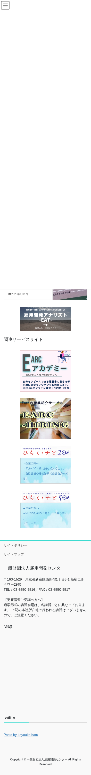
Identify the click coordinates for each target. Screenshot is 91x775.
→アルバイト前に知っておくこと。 (44, 468)
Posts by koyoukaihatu (21, 735)
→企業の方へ (31, 463)
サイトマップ (14, 554)
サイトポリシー (15, 545)
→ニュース (29, 523)
